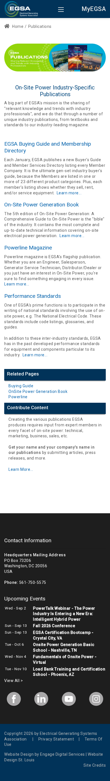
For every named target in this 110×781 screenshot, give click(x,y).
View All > (13, 680)
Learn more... (69, 193)
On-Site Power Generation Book (41, 204)
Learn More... (20, 469)
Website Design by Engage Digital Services (44, 754)
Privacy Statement (56, 739)
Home (17, 26)
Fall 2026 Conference (54, 626)
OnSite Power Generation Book (37, 391)
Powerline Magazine (28, 247)
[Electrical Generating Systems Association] (21, 9)
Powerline (18, 397)
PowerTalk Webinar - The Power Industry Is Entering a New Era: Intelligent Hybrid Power (64, 614)
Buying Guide (20, 386)
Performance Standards (32, 296)
